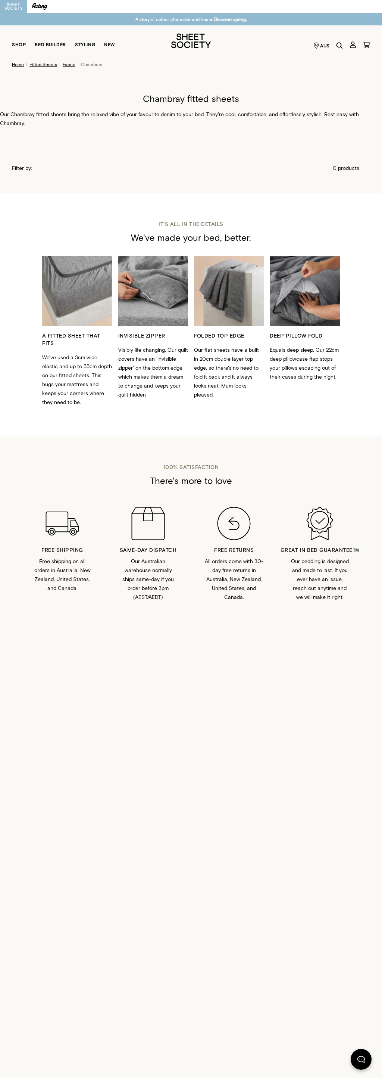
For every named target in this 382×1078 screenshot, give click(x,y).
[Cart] (366, 45)
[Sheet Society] (191, 40)
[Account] (353, 45)
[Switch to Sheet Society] (13, 6)
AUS (325, 45)
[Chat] (361, 1060)
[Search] (339, 45)
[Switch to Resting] (39, 6)
